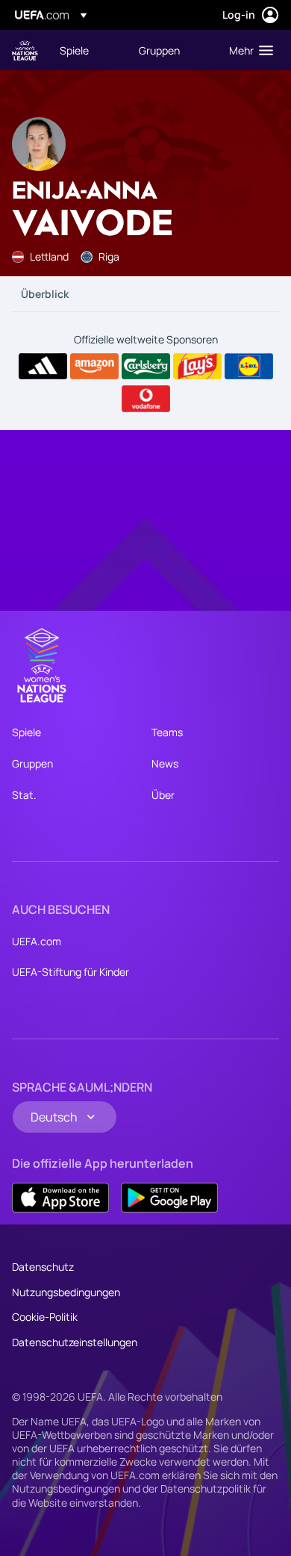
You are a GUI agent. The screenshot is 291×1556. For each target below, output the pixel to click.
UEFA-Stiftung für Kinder (70, 972)
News (164, 763)
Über (163, 795)
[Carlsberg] (146, 366)
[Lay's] (197, 366)
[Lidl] (249, 366)
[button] (247, 50)
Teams (167, 732)
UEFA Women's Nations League (25, 50)
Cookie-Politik (45, 1317)
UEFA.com (36, 941)
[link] (74, 50)
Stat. (24, 795)
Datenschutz (43, 1267)
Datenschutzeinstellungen (74, 1342)
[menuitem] (86, 50)
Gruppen (32, 763)
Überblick (45, 293)
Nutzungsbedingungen (66, 1292)
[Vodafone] (146, 398)
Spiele (26, 732)
